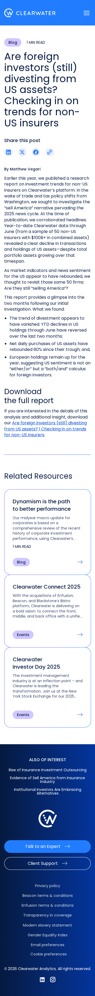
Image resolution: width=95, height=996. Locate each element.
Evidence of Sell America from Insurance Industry (47, 779)
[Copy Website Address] (49, 152)
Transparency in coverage (47, 915)
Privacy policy (47, 885)
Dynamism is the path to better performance (42, 505)
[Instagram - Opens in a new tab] (53, 979)
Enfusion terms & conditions (48, 905)
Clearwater (30, 12)
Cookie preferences (48, 954)
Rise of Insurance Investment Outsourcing (48, 770)
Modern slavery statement (47, 925)
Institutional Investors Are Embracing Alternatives (47, 791)
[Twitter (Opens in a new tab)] (22, 152)
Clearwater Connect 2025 (46, 586)
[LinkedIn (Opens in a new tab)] (8, 152)
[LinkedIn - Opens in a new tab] (42, 979)
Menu (86, 13)
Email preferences (47, 944)
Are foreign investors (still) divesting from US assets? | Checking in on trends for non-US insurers (45, 429)
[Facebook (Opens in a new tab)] (36, 152)
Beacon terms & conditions (47, 895)
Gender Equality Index (48, 935)
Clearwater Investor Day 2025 (36, 663)
